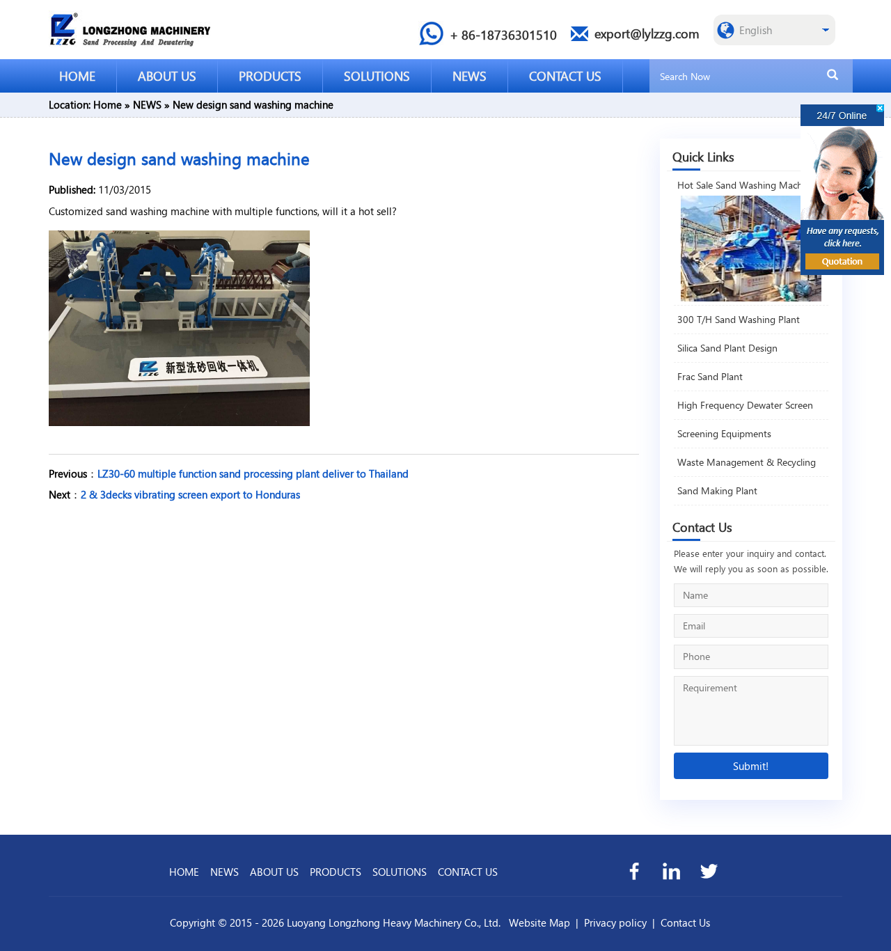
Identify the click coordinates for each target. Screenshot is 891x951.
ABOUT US (167, 75)
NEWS (469, 75)
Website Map (539, 922)
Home (107, 104)
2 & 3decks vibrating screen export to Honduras (190, 494)
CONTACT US (565, 75)
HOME (77, 75)
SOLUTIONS (377, 75)
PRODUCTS (270, 75)
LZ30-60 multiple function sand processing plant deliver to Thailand (253, 473)
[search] (832, 75)
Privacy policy (615, 922)
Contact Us (685, 922)
